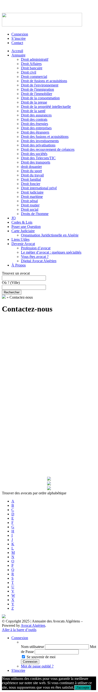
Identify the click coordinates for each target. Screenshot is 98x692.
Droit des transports (35, 162)
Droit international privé (39, 188)
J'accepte (82, 687)
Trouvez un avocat (16, 273)
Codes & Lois (21, 222)
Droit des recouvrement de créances (47, 149)
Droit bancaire (31, 68)
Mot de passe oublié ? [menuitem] (37, 666)
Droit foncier (30, 184)
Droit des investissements (40, 141)
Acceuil (17, 51)
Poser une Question (26, 227)
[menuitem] (58, 642)
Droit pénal (29, 201)
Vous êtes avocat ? (35, 257)
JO (13, 218)
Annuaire (18, 55)
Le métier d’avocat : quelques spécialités (51, 252)
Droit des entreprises (36, 128)
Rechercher (12, 292)
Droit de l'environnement (39, 85)
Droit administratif (34, 59)
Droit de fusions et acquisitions (44, 81)
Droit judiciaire (32, 192)
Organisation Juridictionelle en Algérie (49, 235)
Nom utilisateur (32, 647)
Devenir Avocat (23, 244)
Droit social (29, 209)
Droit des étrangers (35, 132)
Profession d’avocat (35, 248)
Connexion (19, 34)
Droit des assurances (36, 115)
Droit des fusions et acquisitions (45, 137)
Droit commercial (34, 77)
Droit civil (28, 72)
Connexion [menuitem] (19, 638)
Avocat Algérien (33, 625)
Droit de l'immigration (37, 89)
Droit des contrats (34, 119)
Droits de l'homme (35, 214)
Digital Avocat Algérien (38, 261)
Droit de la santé (33, 111)
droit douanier (31, 167)
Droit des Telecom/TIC (38, 158)
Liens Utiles (20, 239)
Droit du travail (32, 175)
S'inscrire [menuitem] (18, 670)
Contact (17, 43)
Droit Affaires (31, 64)
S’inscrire (18, 38)
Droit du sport (31, 171)
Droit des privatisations (38, 145)
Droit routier (30, 205)
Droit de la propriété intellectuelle (46, 107)
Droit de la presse (34, 102)
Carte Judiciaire (23, 231)
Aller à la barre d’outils (19, 630)
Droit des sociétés (34, 154)
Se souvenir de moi (41, 657)
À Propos (18, 265)
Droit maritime (32, 197)
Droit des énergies (34, 124)
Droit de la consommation (40, 98)
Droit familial (31, 179)
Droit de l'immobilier (36, 94)
